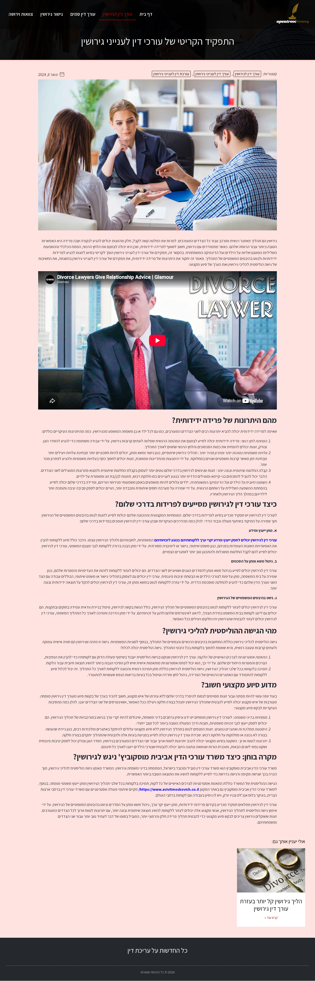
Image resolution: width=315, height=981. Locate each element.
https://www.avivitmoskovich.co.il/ (169, 789)
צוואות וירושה (21, 14)
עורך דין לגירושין (117, 14)
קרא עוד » (271, 917)
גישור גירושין (51, 14)
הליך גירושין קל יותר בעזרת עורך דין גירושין (271, 904)
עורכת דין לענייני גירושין (171, 73)
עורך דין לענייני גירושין (212, 73)
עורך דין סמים (82, 14)
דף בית (146, 14)
